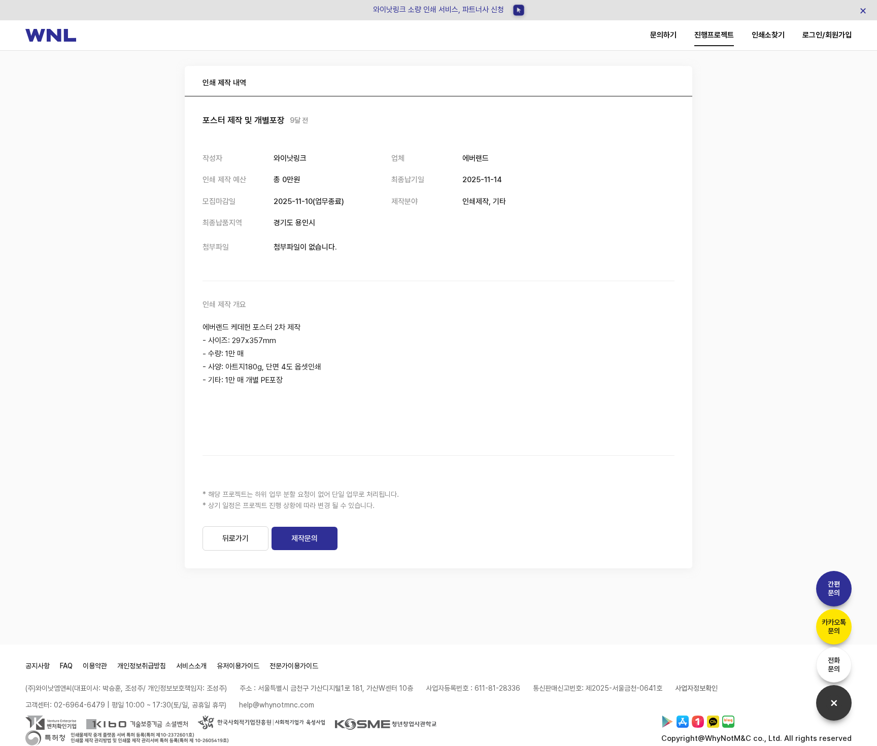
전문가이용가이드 (293, 666)
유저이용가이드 (238, 666)
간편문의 (834, 588)
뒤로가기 (235, 538)
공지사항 (37, 666)
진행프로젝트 (714, 35)
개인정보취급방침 (141, 666)
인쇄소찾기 (768, 35)
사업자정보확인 (696, 688)
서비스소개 (191, 666)
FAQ (66, 666)
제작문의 (304, 538)
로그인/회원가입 (827, 35)
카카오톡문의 (834, 626)
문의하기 (663, 35)
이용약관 (95, 666)
